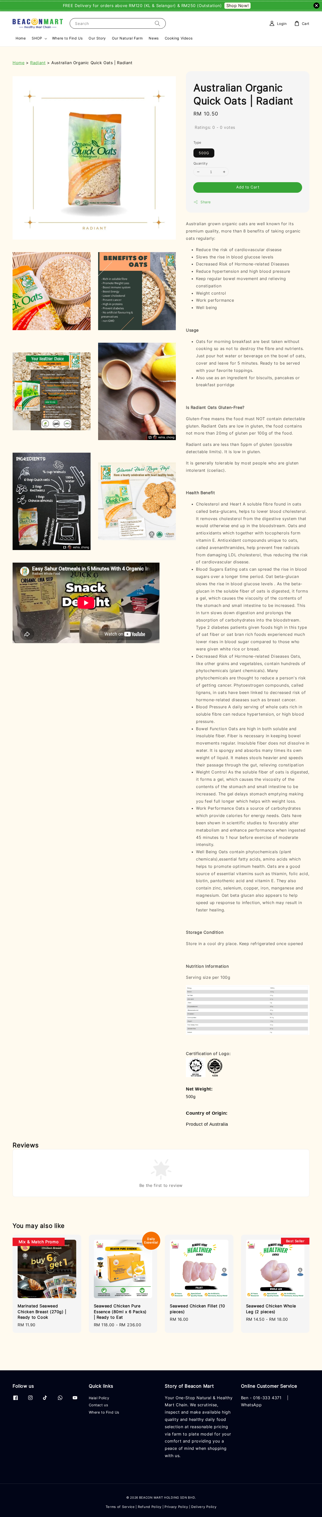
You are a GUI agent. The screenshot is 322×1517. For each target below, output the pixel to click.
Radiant (38, 62)
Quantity (200, 163)
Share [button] (205, 202)
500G (204, 153)
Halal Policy (99, 1398)
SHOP (37, 38)
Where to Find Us (67, 38)
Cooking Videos (178, 38)
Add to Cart (247, 187)
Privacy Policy (176, 1507)
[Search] (157, 23)
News (153, 38)
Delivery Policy (204, 1507)
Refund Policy (150, 1507)
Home (21, 38)
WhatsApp (251, 1404)
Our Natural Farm (127, 38)
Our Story (97, 38)
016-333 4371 (267, 1397)
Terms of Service (120, 1507)
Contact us (98, 1405)
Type (197, 143)
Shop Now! (237, 5)
